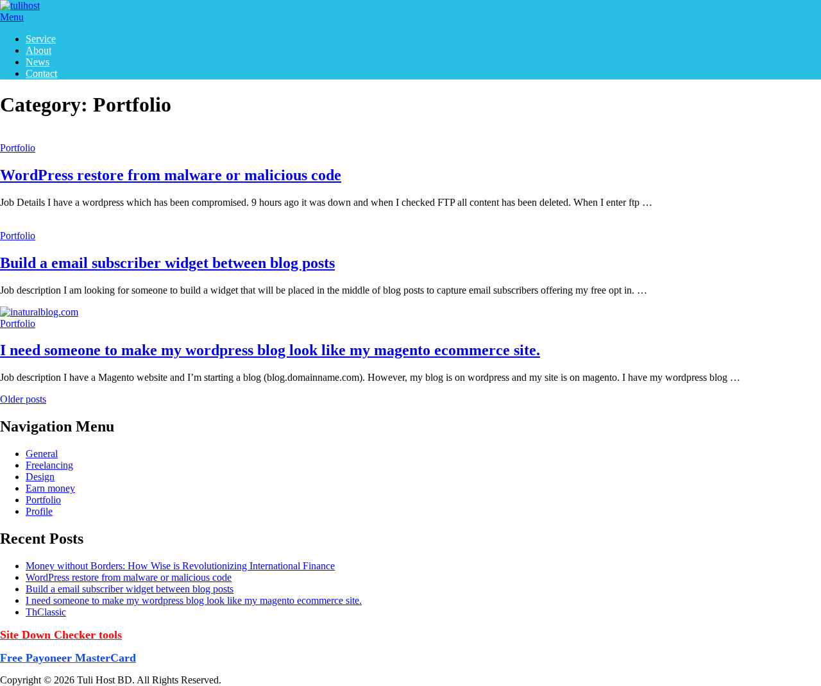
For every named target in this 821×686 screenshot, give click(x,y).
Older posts (23, 399)
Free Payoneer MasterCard (68, 657)
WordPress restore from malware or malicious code (170, 175)
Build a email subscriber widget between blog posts (167, 263)
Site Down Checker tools (61, 634)
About (38, 50)
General (42, 453)
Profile (39, 511)
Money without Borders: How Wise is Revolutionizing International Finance (180, 565)
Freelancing (49, 465)
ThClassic (46, 612)
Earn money (50, 488)
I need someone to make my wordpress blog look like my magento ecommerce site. (270, 350)
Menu (12, 17)
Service (41, 38)
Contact (41, 73)
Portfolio (17, 147)
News (37, 61)
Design (40, 476)
